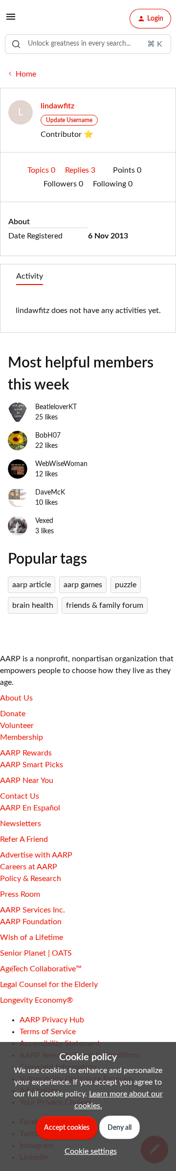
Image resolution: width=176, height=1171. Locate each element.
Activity (29, 276)
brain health (32, 605)
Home (26, 74)
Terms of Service (48, 1032)
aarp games (83, 585)
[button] (11, 20)
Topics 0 (42, 170)
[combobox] (88, 44)
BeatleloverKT (56, 407)
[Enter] (16, 44)
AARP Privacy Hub (52, 1020)
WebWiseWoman (61, 464)
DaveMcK (50, 492)
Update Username (69, 120)
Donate (12, 714)
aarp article (31, 585)
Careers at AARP (28, 867)
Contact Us (19, 796)
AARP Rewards (26, 753)
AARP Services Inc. (32, 910)
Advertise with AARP (36, 855)
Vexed (44, 521)
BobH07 (48, 435)
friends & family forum (104, 605)
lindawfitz (57, 106)
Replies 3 (81, 170)
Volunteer (17, 725)
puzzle (125, 585)
